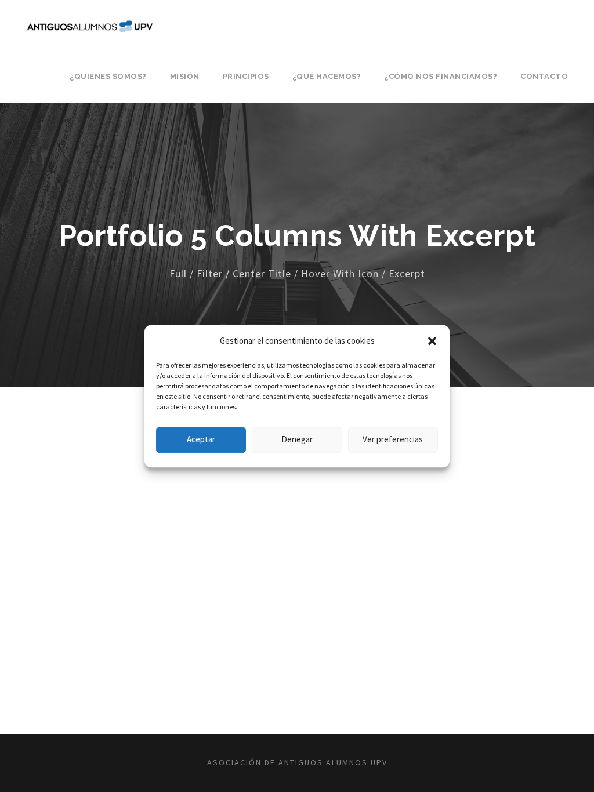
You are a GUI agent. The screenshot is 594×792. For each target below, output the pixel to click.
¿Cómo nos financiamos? (440, 76)
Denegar (297, 439)
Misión (185, 76)
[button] (432, 341)
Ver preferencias (393, 439)
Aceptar (201, 439)
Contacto (544, 76)
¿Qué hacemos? (326, 76)
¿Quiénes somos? (108, 76)
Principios (246, 76)
